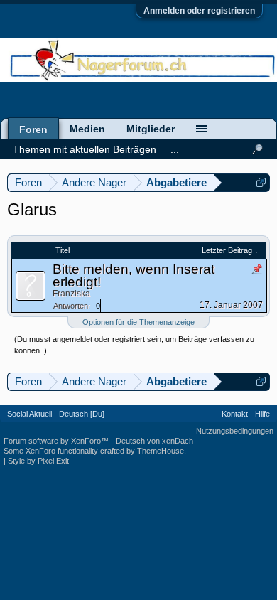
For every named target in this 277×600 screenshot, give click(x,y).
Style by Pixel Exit (38, 460)
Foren (33, 129)
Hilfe (262, 413)
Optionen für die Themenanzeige (138, 322)
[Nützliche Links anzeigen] (261, 182)
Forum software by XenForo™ (57, 440)
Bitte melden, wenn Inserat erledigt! (133, 275)
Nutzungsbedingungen (234, 431)
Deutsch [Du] (81, 413)
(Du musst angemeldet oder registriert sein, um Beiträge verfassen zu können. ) (134, 345)
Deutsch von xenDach (154, 440)
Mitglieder (150, 128)
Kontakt (235, 413)
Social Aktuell (29, 413)
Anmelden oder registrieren (199, 11)
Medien (87, 128)
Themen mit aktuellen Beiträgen (84, 149)
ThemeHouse (160, 450)
